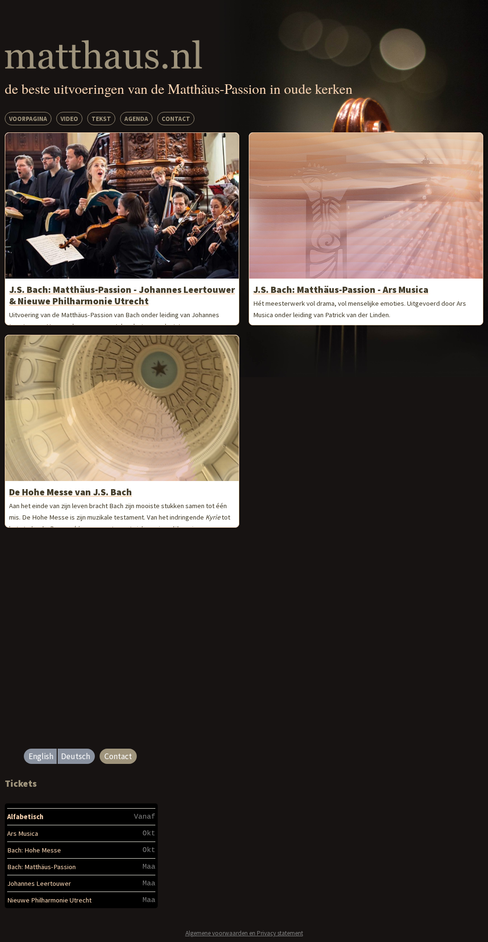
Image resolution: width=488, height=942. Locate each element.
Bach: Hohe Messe (34, 850)
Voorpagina (28, 119)
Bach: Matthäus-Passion (41, 866)
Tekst (101, 119)
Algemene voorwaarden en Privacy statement (244, 933)
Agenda (136, 119)
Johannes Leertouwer (39, 883)
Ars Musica (22, 833)
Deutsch (75, 756)
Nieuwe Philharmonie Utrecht (49, 900)
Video (69, 119)
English (41, 756)
